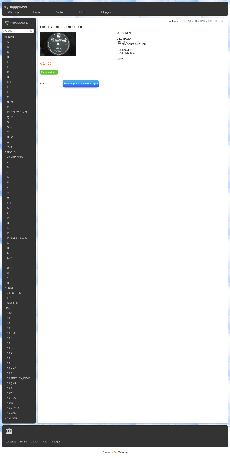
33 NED (11, 413)
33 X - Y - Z (13, 408)
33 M (10, 363)
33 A (9, 313)
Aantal (43, 83)
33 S (9, 388)
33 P (9, 373)
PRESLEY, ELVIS (17, 112)
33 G (9, 338)
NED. (10, 283)
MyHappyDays (15, 7)
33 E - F (11, 333)
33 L (9, 358)
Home (36, 12)
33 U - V (11, 398)
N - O (10, 102)
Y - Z (9, 147)
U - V (10, 137)
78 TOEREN (14, 293)
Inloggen (106, 12)
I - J (9, 82)
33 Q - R (11, 383)
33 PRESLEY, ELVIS (18, 378)
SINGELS (10, 152)
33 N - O (11, 368)
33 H (9, 343)
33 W (10, 403)
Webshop (13, 12)
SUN (10, 127)
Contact (60, 12)
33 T (9, 393)
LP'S (9, 298)
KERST (9, 288)
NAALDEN (11, 418)
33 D (9, 328)
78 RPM (9, 37)
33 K (9, 353)
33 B (9, 318)
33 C (9, 323)
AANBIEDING (15, 157)
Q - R (10, 117)
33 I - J (10, 348)
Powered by (115, 452)
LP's (7, 308)
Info (81, 12)
